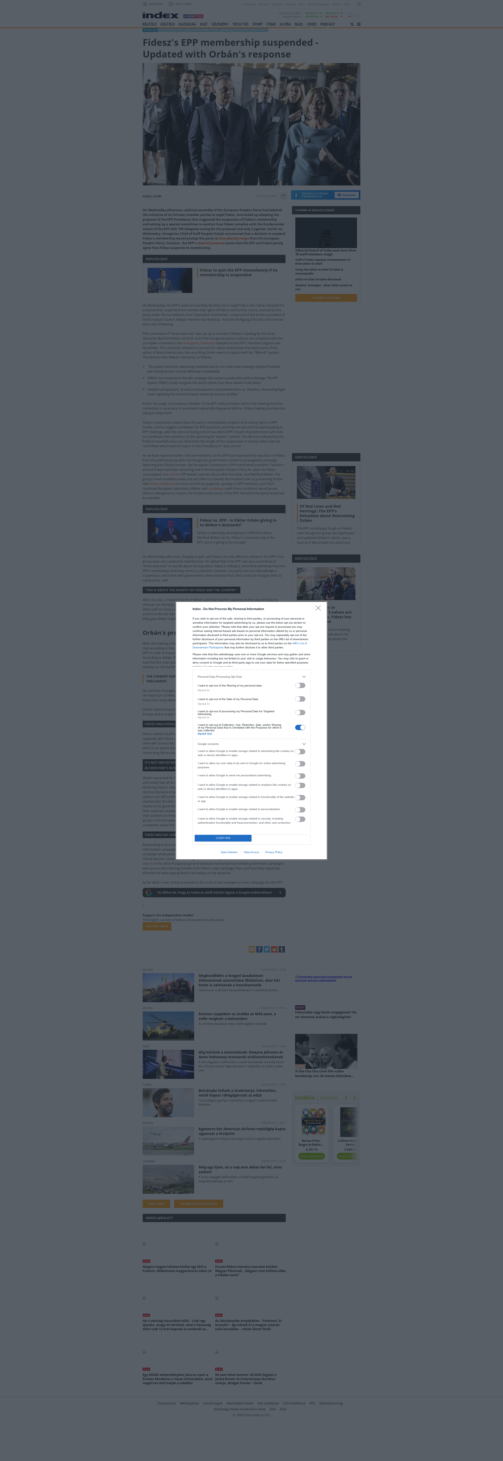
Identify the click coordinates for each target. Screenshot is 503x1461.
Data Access (251, 852)
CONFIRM (223, 838)
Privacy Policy (273, 852)
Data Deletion (229, 852)
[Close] (319, 609)
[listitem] (251, 677)
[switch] (300, 685)
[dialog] (251, 731)
